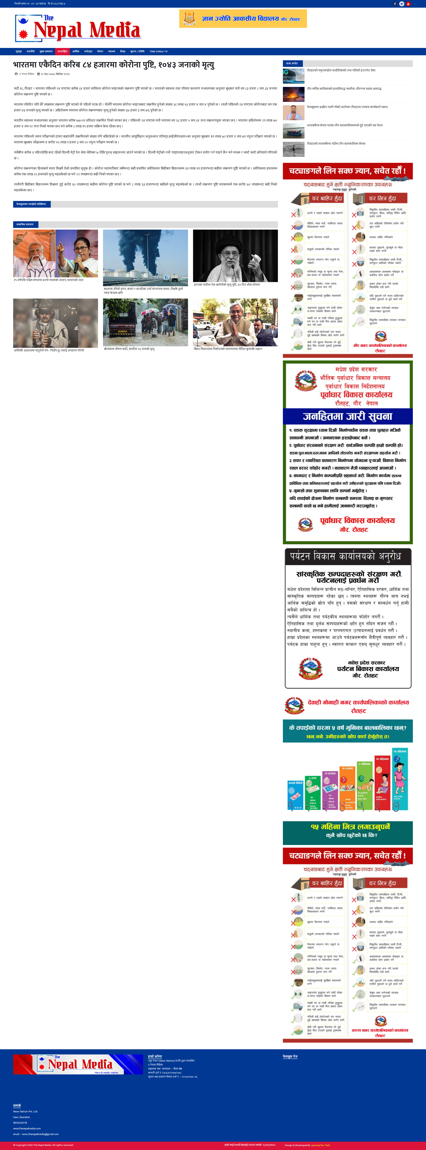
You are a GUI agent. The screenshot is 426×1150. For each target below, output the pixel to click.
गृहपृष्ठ (19, 51)
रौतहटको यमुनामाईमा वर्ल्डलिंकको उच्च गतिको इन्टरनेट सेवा (341, 70)
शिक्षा (122, 51)
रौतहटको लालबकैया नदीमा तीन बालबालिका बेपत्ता (336, 143)
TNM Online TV (158, 51)
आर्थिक (75, 51)
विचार (100, 51)
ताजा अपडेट (292, 63)
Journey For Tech (321, 1145)
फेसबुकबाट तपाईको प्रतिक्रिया (31, 204)
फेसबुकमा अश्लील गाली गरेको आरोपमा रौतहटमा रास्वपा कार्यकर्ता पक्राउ (347, 107)
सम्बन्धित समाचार (24, 224)
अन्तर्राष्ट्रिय (62, 51)
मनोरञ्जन (88, 51)
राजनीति (31, 51)
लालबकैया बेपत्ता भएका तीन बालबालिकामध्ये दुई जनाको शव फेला (345, 125)
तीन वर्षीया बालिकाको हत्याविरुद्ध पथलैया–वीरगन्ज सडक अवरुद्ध (344, 88)
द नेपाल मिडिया (26, 74)
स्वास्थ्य (111, 51)
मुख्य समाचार (46, 51)
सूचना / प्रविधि (137, 51)
